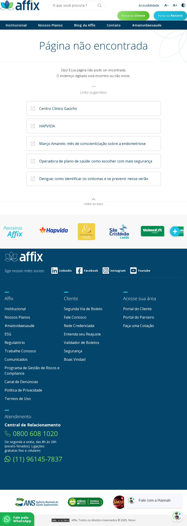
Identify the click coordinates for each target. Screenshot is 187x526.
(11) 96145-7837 (37, 459)
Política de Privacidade (23, 390)
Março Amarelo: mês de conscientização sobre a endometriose (92, 143)
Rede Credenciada (79, 325)
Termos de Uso (18, 398)
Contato (114, 25)
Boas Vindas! (75, 359)
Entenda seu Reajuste (82, 334)
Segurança (73, 350)
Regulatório (15, 342)
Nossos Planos (50, 25)
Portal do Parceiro (138, 317)
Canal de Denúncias (21, 381)
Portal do (133, 15)
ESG (8, 334)
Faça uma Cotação (138, 325)
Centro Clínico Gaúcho (58, 108)
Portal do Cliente (137, 308)
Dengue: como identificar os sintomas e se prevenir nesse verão (93, 178)
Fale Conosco (75, 317)
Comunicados (16, 359)
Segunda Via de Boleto (83, 308)
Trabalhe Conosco (20, 350)
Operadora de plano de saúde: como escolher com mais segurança (95, 161)
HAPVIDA (47, 126)
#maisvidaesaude (146, 25)
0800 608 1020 (35, 433)
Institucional (16, 25)
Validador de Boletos (81, 342)
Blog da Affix (84, 25)
